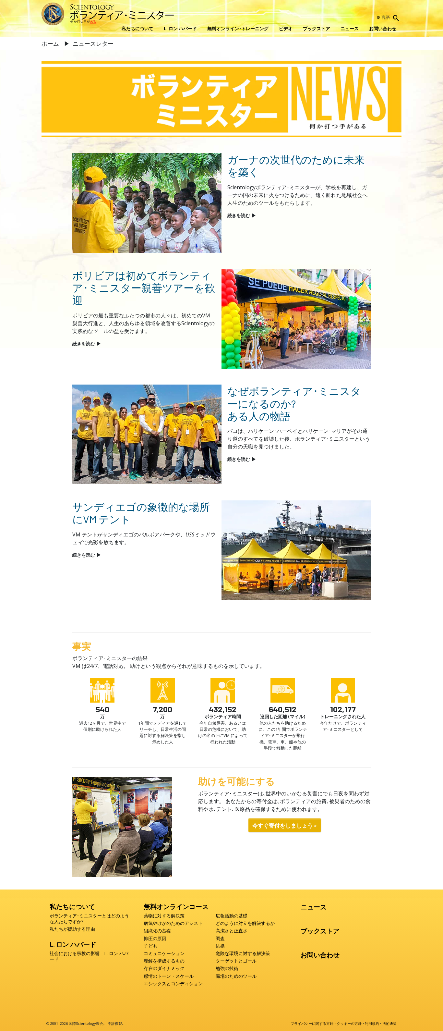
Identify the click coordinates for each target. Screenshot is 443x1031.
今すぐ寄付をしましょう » (284, 825)
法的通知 (389, 1023)
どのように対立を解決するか (245, 923)
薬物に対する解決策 (164, 916)
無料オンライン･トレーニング (238, 28)
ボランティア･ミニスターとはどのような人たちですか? (89, 919)
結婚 (220, 946)
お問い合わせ (382, 28)
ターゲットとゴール (236, 961)
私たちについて (137, 28)
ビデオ (286, 28)
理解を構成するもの (164, 961)
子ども (150, 946)
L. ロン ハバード (180, 28)
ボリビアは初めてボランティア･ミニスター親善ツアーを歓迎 (143, 287)
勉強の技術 (227, 968)
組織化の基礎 (157, 931)
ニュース (350, 28)
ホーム (51, 43)
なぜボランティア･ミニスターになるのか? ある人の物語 (294, 403)
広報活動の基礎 (231, 916)
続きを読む (241, 215)
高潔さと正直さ (231, 931)
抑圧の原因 (155, 938)
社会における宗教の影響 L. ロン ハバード (89, 956)
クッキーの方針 (349, 1023)
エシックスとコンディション (173, 984)
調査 (220, 938)
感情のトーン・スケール (169, 976)
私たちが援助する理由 (72, 929)
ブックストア (316, 28)
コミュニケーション (164, 953)
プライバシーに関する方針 (312, 1023)
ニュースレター (93, 43)
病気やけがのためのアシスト (173, 923)
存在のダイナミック (164, 968)
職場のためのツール (236, 976)
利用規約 (372, 1023)
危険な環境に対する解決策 (243, 953)
